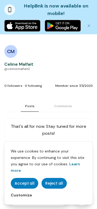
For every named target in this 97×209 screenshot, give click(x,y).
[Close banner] (89, 25)
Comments (63, 106)
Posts (29, 106)
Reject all (54, 183)
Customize (21, 195)
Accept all (24, 183)
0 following (33, 86)
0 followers (13, 86)
